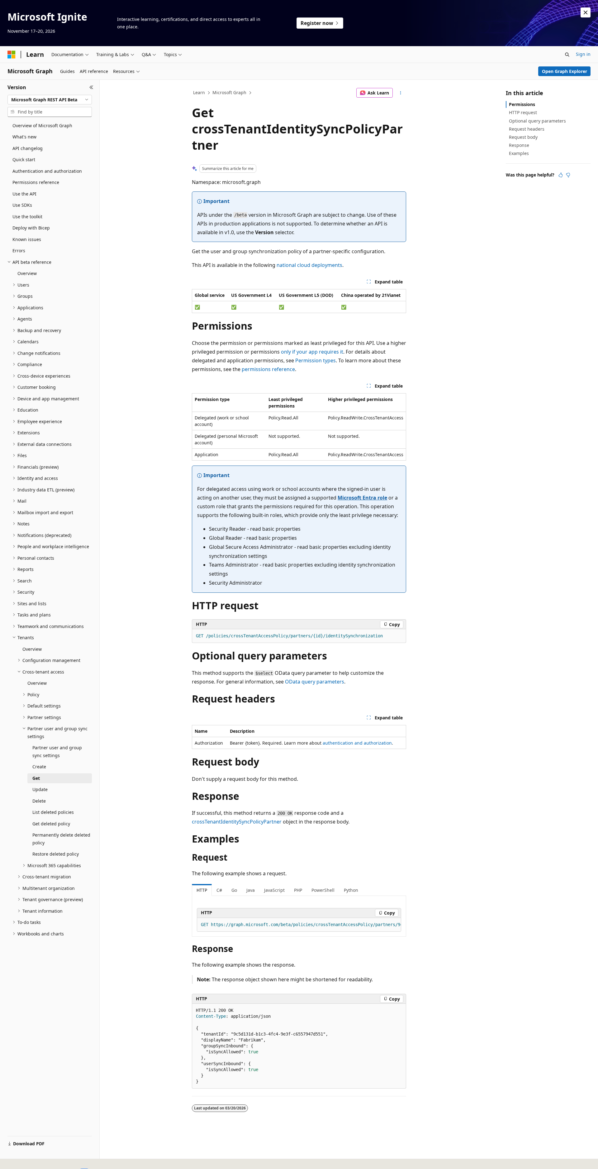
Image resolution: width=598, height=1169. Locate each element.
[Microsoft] (11, 55)
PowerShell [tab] (323, 890)
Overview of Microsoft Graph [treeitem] (42, 125)
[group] (299, 925)
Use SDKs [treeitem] (22, 205)
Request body (523, 137)
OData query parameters (314, 681)
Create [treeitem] (39, 767)
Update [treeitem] (40, 789)
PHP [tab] (298, 890)
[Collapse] (91, 87)
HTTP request (523, 112)
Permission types (315, 360)
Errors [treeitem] (18, 251)
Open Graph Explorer (564, 71)
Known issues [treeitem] (26, 239)
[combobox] (49, 100)
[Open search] (567, 54)
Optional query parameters (537, 121)
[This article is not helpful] (568, 175)
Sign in (583, 54)
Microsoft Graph (229, 92)
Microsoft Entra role (362, 497)
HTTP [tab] (202, 890)
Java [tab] (250, 890)
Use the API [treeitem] (24, 194)
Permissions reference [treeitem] (35, 182)
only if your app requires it (312, 351)
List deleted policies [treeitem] (53, 812)
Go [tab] (234, 890)
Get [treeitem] (36, 778)
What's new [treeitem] (24, 137)
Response (519, 145)
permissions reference (268, 369)
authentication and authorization (357, 743)
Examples (519, 153)
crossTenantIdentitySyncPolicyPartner (237, 821)
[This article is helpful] (560, 175)
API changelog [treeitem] (27, 148)
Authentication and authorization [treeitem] (47, 171)
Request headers (526, 129)
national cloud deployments (309, 265)
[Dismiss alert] (586, 12)
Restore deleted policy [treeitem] (55, 854)
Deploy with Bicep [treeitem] (31, 228)
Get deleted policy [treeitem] (51, 824)
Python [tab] (351, 890)
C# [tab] (219, 890)
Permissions (522, 104)
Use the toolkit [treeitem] (27, 217)
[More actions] (400, 93)
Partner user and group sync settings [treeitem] (57, 751)
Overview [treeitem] (27, 273)
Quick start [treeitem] (23, 159)
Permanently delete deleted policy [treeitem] (61, 839)
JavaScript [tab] (274, 890)
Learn (199, 92)
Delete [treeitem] (39, 801)
